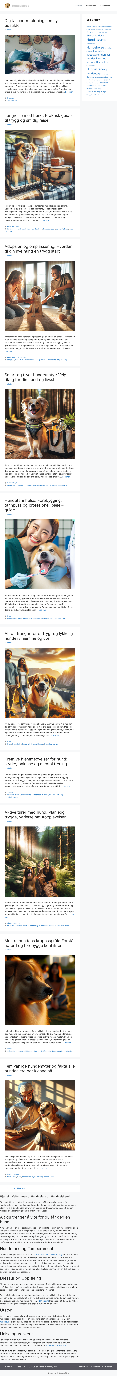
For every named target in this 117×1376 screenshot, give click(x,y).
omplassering (62, 360)
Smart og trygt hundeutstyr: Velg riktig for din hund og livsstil (35, 377)
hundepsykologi (19, 1051)
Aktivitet (100, 26)
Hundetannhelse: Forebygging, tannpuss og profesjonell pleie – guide (34, 505)
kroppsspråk (57, 1051)
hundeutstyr (62, 485)
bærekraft (11, 485)
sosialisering (68, 1051)
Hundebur (19, 485)
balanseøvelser (13, 795)
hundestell (36, 618)
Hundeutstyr (12, 483)
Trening (10, 792)
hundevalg (105, 74)
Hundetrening (51, 360)
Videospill (89, 95)
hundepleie (98, 51)
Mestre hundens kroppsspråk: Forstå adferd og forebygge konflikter (39, 943)
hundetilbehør (51, 485)
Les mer (69, 92)
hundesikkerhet (28, 229)
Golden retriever (95, 35)
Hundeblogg (20, 5)
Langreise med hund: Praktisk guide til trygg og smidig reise (38, 118)
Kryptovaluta (97, 77)
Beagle (93, 29)
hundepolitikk (40, 360)
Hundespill (91, 62)
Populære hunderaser (92, 83)
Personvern (91, 6)
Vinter (95, 95)
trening (55, 744)
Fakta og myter (13, 1174)
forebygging (12, 618)
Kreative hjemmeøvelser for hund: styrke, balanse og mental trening (36, 761)
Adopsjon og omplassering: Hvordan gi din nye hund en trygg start (38, 248)
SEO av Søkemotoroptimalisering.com (42, 1367)
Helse (14, 1177)
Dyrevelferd (107, 29)
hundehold (29, 360)
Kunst (103, 77)
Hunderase (91, 55)
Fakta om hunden (93, 32)
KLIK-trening (43, 1301)
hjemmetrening (25, 795)
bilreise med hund (14, 229)
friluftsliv (10, 926)
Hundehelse (19, 360)
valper (108, 92)
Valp (103, 91)
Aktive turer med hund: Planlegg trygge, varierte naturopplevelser (35, 814)
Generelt (10, 98)
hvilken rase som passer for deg (47, 1254)
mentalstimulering (11, 797)
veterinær (61, 618)
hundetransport (49, 229)
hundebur (4, 1322)
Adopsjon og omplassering (17, 357)
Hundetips (38, 229)
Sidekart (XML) (64, 1373)
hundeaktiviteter (21, 926)
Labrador (108, 77)
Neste (21, 1188)
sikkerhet (52, 926)
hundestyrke (47, 795)
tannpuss (53, 618)
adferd (9, 1051)
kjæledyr (89, 77)
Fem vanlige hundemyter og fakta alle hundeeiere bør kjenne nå (40, 1068)
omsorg (40, 1177)
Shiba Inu (105, 86)
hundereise (28, 485)
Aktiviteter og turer (14, 923)
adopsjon (10, 360)
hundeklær (89, 51)
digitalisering (12, 100)
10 (14, 1188)
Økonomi (100, 95)
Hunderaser (103, 54)
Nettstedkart (107, 1367)
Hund (9, 616)
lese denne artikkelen (56, 1345)
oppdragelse (49, 1177)
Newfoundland (90, 80)
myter (34, 1177)
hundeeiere (26, 1177)
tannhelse (45, 618)
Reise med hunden (96, 86)
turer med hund (63, 926)
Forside (79, 6)
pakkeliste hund (62, 229)
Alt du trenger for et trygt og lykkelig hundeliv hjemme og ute (39, 636)
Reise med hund (13, 226)
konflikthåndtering (44, 1051)
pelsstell (107, 80)
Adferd (9, 1049)
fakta (9, 1177)
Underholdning (93, 91)
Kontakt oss (105, 6)
